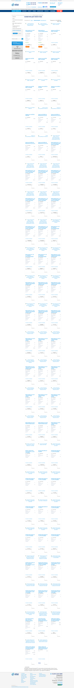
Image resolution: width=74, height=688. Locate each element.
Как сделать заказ (24, 676)
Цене (32, 20)
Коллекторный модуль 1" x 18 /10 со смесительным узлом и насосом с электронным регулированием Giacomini (56, 143)
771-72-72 (31, 4)
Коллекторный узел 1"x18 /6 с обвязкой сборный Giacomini (55, 395)
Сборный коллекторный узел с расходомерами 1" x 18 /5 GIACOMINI (55, 563)
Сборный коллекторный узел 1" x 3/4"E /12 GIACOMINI (30, 479)
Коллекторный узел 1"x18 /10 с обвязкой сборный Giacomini (30, 339)
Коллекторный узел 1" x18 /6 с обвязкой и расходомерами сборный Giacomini (55, 283)
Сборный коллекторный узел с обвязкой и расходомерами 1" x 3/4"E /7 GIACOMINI (43, 563)
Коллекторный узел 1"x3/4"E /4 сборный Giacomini (30, 31)
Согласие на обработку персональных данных (42, 676)
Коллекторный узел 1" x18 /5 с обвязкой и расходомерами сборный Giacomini (43, 283)
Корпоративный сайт (54, 0)
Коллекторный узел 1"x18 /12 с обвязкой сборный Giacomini (56, 339)
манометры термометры (34, 681)
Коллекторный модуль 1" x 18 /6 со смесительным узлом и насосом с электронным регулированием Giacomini (43, 199)
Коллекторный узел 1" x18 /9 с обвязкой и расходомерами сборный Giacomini (55, 311)
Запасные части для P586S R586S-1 (29, 59)
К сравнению (32, 47)
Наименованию (36, 20)
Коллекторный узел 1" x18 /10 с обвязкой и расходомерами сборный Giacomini (55, 227)
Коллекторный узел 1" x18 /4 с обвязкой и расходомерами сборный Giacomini (30, 283)
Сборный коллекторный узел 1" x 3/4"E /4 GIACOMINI (30, 507)
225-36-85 (43, 2)
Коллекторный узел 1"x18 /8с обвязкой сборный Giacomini (43, 423)
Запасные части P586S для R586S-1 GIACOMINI (55, 31)
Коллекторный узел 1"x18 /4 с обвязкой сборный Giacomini (30, 395)
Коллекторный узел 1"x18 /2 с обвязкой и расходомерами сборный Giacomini (30, 367)
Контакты (46, 11)
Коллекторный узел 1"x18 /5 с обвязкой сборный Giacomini (42, 395)
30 (56, 20)
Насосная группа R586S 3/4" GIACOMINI (42, 451)
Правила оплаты (23, 675)
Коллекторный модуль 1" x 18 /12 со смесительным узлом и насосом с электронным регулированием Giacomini (43, 171)
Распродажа (52, 11)
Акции (58, 11)
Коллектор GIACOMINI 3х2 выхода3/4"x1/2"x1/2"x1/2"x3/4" (56, 115)
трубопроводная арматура (32, 679)
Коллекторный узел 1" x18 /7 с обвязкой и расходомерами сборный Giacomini (30, 311)
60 (57, 20)
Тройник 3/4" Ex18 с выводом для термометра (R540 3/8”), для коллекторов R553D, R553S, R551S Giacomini (30, 647)
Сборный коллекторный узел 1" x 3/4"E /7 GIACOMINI (30, 535)
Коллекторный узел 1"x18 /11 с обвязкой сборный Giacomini (43, 339)
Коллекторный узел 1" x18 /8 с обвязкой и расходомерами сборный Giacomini (43, 311)
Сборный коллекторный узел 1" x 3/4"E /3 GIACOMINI (55, 479)
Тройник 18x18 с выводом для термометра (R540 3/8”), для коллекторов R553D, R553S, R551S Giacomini (56, 619)
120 (60, 20)
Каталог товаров (15, 11)
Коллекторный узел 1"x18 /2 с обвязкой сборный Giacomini (42, 367)
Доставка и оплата (24, 677)
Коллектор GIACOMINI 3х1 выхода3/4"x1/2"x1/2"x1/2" (42, 115)
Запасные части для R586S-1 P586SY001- (30, 115)
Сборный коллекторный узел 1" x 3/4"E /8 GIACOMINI (42, 535)
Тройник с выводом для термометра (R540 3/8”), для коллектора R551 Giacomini (43, 647)
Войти (61, 0)
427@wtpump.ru (59, 675)
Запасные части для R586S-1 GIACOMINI (43, 87)
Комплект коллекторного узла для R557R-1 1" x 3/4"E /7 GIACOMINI (29, 451)
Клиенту (29, 11)
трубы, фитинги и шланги (34, 680)
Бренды (34, 11)
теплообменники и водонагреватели (33, 683)
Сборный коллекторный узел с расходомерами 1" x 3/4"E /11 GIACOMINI (30, 591)
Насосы (31, 673)
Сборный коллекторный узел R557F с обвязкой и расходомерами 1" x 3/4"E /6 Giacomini (30, 563)
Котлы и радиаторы (33, 684)
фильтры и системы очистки (33, 675)
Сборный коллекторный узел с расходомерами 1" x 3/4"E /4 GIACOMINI (55, 591)
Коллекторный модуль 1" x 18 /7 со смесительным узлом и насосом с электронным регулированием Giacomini (56, 199)
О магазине (24, 11)
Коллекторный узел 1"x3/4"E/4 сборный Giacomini (43, 31)
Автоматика (32, 677)
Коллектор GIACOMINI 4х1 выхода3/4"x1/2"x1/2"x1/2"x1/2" (30, 143)
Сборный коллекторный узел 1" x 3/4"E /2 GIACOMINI (42, 479)
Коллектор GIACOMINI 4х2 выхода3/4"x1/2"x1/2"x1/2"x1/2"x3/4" (43, 143)
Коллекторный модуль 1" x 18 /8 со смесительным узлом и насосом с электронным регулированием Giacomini (30, 227)
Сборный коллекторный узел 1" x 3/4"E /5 (42, 507)
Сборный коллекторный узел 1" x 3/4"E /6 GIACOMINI (55, 507)
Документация (40, 11)
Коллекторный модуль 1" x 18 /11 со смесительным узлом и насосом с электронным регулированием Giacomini (30, 171)
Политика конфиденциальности (42, 674)
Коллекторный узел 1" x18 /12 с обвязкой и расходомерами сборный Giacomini (42, 255)
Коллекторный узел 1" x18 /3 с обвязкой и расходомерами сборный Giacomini (55, 255)
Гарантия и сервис (24, 674)
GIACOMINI (27, 667)
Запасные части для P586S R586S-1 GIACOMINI (42, 59)
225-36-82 (31, 2)
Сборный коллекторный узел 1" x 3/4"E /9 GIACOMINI (55, 535)
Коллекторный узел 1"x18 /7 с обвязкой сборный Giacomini (30, 423)
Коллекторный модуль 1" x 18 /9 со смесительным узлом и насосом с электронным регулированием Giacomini (43, 227)
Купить (27, 46)
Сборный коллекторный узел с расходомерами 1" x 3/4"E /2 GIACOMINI (42, 591)
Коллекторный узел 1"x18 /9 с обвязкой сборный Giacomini (55, 423)
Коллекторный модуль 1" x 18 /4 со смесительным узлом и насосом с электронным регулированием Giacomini (56, 171)
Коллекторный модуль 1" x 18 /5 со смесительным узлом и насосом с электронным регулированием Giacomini (30, 199)
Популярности (43, 20)
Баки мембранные (32, 676)
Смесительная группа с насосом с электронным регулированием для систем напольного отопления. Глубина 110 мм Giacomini (42, 619)
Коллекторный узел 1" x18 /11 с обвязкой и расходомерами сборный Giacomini (29, 255)
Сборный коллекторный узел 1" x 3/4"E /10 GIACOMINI (55, 451)
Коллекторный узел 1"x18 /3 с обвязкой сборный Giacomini (55, 367)
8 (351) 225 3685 (57, 674)
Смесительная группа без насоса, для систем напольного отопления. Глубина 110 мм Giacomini (29, 619)
